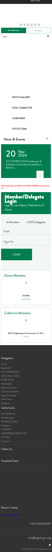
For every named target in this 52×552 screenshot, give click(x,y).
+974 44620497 (40, 524)
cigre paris (18, 118)
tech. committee (22, 107)
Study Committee (8, 395)
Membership (6, 383)
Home (4, 364)
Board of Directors (9, 387)
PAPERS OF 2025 (9, 421)
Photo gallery (21, 97)
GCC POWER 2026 (13, 30)
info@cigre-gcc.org (39, 538)
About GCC (6, 368)
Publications (6, 425)
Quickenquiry (38, 31)
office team (19, 128)
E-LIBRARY (6, 429)
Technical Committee (10, 391)
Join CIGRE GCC (8, 413)
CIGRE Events (7, 379)
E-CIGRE (5, 437)
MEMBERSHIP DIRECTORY (14, 433)
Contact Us (6, 441)
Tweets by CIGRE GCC (10, 514)
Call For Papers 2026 (10, 375)
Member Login (7, 417)
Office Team (6, 399)
